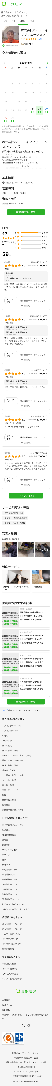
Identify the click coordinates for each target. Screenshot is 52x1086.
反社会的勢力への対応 (16, 1062)
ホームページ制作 (10, 849)
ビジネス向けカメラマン (13, 825)
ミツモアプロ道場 (10, 973)
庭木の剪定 (7, 745)
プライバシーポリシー (30, 1053)
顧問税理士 (7, 805)
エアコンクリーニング (12, 725)
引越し (5, 735)
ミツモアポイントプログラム (26, 1071)
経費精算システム (10, 879)
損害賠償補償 (8, 949)
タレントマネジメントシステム (15, 909)
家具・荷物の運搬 (10, 765)
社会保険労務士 (9, 835)
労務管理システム (10, 894)
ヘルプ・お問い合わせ (12, 934)
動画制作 (6, 845)
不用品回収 (7, 740)
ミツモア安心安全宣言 (12, 944)
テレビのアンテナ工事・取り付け (16, 755)
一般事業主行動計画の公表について (26, 1076)
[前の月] (4, 63)
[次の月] (47, 63)
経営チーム (7, 1005)
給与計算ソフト (9, 874)
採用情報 (6, 1010)
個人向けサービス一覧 (12, 924)
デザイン (6, 854)
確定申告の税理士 (10, 800)
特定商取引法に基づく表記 (26, 1058)
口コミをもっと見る (26, 496)
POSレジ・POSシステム (13, 904)
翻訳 (4, 859)
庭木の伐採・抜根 (10, 750)
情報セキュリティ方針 (36, 1062)
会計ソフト (7, 864)
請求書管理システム (11, 899)
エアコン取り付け (10, 730)
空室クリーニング (10, 790)
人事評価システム (10, 889)
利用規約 (16, 1053)
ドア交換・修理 (9, 780)
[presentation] (5, 21)
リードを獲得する (10, 969)
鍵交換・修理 (8, 785)
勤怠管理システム (10, 869)
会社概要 (6, 1000)
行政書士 (6, 830)
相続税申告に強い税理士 (13, 810)
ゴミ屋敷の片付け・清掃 (13, 775)
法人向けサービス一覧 (12, 929)
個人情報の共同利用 (26, 1067)
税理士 (5, 795)
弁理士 (5, 840)
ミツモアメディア (10, 939)
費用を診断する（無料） (26, 212)
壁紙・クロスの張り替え (13, 760)
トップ (5, 710)
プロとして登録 (9, 964)
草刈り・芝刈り (9, 770)
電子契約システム (10, 884)
